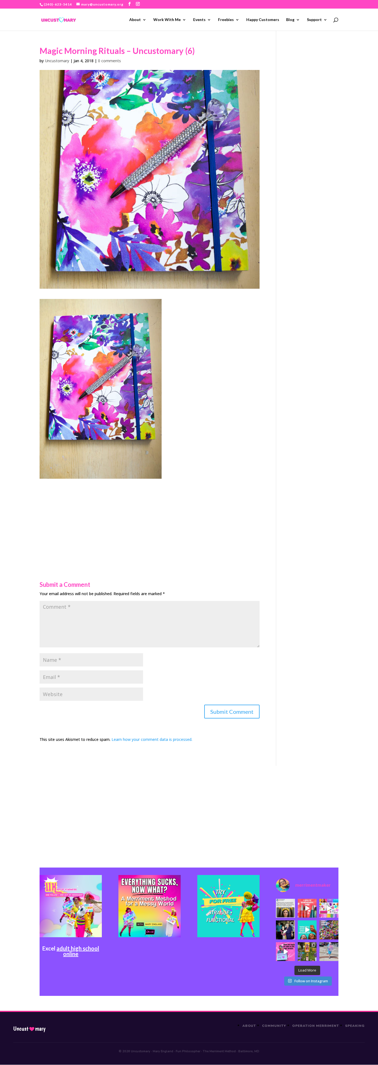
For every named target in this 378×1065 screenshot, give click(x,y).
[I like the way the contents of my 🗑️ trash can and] (328, 929)
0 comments (109, 60)
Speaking (355, 1026)
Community (274, 1026)
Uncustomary (57, 60)
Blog (290, 20)
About (135, 20)
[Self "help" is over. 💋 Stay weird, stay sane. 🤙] (307, 929)
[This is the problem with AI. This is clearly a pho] (285, 908)
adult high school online (77, 951)
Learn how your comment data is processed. (152, 739)
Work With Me (167, 20)
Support (314, 20)
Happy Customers (262, 20)
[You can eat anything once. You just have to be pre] (285, 951)
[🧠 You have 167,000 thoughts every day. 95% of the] (307, 908)
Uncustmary (29, 1028)
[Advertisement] (150, 517)
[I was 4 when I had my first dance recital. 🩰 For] (285, 929)
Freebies (226, 20)
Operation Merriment (315, 1026)
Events (199, 20)
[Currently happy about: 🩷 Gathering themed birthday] (307, 951)
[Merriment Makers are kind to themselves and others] (328, 951)
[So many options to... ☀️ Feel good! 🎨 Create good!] (328, 908)
